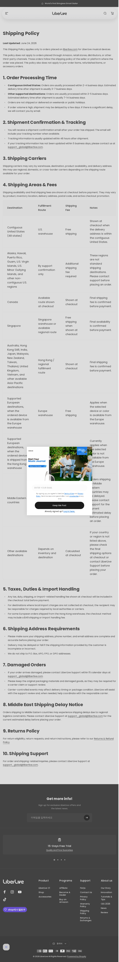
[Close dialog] (88, 451)
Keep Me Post (59, 505)
